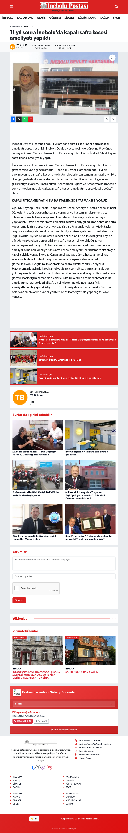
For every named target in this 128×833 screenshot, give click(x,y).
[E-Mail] (32, 402)
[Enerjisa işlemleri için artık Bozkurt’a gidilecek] (90, 434)
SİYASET (69, 18)
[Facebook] (32, 767)
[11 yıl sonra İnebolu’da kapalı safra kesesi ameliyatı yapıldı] (64, 83)
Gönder (19, 600)
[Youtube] (49, 767)
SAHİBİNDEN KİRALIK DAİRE (81, 672)
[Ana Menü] (11, 7)
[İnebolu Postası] (64, 7)
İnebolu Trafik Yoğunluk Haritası (95, 744)
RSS (35, 819)
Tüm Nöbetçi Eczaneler (65, 730)
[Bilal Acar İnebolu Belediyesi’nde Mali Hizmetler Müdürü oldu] (37, 519)
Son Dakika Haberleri (89, 754)
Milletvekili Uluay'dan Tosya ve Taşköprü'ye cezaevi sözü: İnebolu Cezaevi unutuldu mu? (85, 495)
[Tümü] (114, 618)
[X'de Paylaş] (19, 119)
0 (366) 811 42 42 (24, 721)
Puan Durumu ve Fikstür (90, 747)
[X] (38, 767)
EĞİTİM (69, 804)
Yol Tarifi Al (42, 721)
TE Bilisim (36, 395)
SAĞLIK (104, 18)
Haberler (15, 27)
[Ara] (116, 7)
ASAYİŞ (41, 18)
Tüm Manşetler (86, 751)
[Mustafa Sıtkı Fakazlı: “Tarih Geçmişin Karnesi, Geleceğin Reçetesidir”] (37, 434)
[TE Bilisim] (19, 397)
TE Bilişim (71, 828)
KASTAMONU (25, 18)
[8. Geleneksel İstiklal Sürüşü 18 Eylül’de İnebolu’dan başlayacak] (37, 475)
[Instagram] (43, 767)
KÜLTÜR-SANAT (87, 18)
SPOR (116, 18)
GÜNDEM (55, 18)
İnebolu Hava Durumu (90, 740)
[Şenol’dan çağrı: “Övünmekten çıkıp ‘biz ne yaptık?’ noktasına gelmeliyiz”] (90, 519)
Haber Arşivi (85, 758)
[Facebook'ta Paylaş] (13, 119)
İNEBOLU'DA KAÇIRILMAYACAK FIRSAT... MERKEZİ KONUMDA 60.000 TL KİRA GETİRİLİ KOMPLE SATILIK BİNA (36, 675)
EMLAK (16, 668)
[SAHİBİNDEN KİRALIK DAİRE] (90, 651)
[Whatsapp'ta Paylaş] (25, 119)
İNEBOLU (7, 18)
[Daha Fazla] (30, 119)
